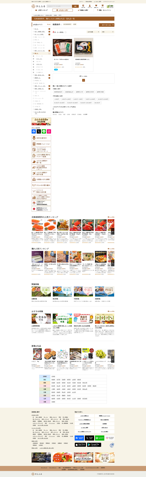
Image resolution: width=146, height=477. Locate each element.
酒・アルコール (36, 419)
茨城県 (53, 382)
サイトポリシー (52, 467)
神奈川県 (84, 382)
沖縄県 (53, 401)
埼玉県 (69, 382)
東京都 (79, 382)
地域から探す (35, 441)
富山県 (58, 386)
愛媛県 (63, 395)
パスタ (68, 114)
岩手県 (58, 379)
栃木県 (58, 382)
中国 (45, 392)
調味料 (34, 421)
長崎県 (63, 398)
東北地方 (42, 443)
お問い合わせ (105, 427)
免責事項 (103, 467)
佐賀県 (58, 398)
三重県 (53, 389)
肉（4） (37, 29)
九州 (45, 398)
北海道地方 (35, 443)
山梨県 (74, 386)
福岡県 (53, 398)
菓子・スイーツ (54, 419)
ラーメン (55, 114)
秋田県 (69, 379)
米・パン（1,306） (39, 34)
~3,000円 (56, 99)
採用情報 (82, 469)
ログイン (81, 1)
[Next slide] (112, 231)
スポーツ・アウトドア (38, 423)
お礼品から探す (35, 415)
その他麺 (85, 114)
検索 (75, 6)
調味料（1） (38, 78)
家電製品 (40, 421)
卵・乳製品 (65, 417)
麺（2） (37, 53)
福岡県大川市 (79, 92)
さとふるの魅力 (104, 431)
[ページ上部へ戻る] (140, 466)
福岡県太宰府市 (90, 92)
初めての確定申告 (105, 419)
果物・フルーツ (53, 417)
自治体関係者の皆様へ (73, 469)
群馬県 (63, 382)
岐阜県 (84, 386)
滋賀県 (58, 389)
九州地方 (41, 445)
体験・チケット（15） (40, 86)
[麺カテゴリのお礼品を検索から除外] (74, 24)
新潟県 (53, 386)
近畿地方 (60, 443)
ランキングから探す (36, 428)
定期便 (34, 425)
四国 (45, 395)
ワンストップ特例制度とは (84, 419)
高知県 (69, 395)
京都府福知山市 (69, 92)
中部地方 (54, 443)
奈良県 (79, 389)
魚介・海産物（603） (40, 31)
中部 (45, 386)
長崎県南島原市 (58, 92)
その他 (71, 423)
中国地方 (66, 443)
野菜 (60, 417)
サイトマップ (44, 467)
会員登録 (105, 423)
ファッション (52, 423)
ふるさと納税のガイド (83, 6)
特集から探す (35, 448)
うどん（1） (39, 58)
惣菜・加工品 (66, 419)
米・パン (46, 417)
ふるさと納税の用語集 (84, 423)
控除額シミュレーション (104, 415)
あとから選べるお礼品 (43, 425)
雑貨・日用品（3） (39, 88)
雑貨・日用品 (65, 421)
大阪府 (69, 389)
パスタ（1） (39, 64)
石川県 (63, 386)
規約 (60, 467)
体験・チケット (56, 421)
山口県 (74, 392)
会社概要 (64, 469)
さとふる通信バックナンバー (84, 431)
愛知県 (94, 386)
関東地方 (48, 443)
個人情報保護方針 (67, 467)
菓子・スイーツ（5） (40, 50)
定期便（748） (38, 109)
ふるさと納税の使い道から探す (47, 448)
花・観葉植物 (65, 423)
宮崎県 (79, 398)
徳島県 (53, 395)
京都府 (63, 389)
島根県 (58, 392)
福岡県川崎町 (100, 92)
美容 (46, 423)
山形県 (74, 379)
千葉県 (74, 382)
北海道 (45, 376)
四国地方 (35, 445)
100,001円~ (97, 102)
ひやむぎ (74, 114)
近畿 (45, 389)
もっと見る (111, 217)
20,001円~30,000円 (59, 102)
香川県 (58, 395)
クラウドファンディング (108, 1)
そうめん (79, 114)
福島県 (79, 379)
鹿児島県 (84, 398)
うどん (60, 114)
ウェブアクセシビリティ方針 (92, 467)
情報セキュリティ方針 (78, 467)
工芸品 (58, 423)
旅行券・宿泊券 (47, 421)
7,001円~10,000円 (90, 99)
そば (64, 114)
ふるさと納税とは (84, 415)
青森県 (53, 379)
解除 (49, 24)
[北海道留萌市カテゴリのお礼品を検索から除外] (64, 24)
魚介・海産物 (39, 417)
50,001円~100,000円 (86, 102)
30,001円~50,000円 (72, 102)
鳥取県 (53, 392)
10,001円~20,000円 (103, 99)
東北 (45, 379)
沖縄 (45, 401)
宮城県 (63, 379)
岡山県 (63, 392)
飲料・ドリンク (45, 419)
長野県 (79, 386)
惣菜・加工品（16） (40, 75)
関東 (45, 382)
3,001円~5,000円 (66, 99)
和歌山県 (84, 389)
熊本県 (69, 398)
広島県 (69, 392)
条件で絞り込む (106, 25)
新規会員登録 (89, 1)
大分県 (74, 398)
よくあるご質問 (97, 1)
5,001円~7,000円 (78, 99)
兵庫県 (74, 389)
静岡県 (89, 386)
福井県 (69, 386)
